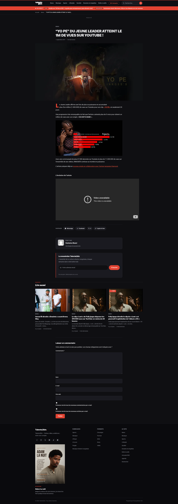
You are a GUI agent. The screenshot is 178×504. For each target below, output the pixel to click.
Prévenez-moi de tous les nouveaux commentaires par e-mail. (74, 405)
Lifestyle (71, 3)
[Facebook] (37, 440)
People (74, 445)
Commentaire (60, 351)
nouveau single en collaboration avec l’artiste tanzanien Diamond (95, 166)
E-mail (57, 386)
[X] (45, 440)
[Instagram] (41, 440)
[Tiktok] (53, 440)
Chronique (100, 432)
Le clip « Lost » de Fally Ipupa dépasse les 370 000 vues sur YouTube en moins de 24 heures (88, 319)
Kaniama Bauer (71, 243)
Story (98, 442)
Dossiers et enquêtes (89, 3)
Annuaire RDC (126, 455)
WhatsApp (70, 228)
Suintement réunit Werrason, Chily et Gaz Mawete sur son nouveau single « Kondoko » (125, 8)
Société (79, 3)
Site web (58, 394)
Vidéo (113, 291)
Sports (65, 3)
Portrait (99, 436)
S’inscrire (114, 267)
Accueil (37, 12)
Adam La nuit (40, 489)
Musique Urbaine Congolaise (80, 449)
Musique (58, 3)
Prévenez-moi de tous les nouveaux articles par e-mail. (72, 411)
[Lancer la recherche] (140, 3)
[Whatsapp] (57, 440)
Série (98, 439)
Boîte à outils (102, 3)
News (52, 3)
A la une (74, 442)
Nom (57, 377)
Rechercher (125, 462)
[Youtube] (49, 440)
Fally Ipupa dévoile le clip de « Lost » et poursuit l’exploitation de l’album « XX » (123, 318)
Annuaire (115, 3)
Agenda (124, 458)
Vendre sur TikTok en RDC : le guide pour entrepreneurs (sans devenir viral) (69, 8)
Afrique (74, 439)
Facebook (81, 228)
